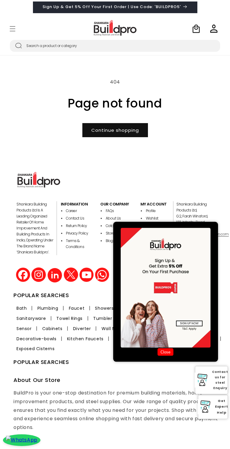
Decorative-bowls (36, 339)
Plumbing (47, 308)
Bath (21, 308)
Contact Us (75, 218)
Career (71, 210)
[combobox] (115, 46)
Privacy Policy (77, 233)
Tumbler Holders (111, 318)
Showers (104, 308)
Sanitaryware (31, 318)
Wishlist (152, 218)
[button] (12, 28)
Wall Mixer (113, 329)
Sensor (24, 329)
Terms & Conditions (75, 243)
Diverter (82, 329)
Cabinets (52, 329)
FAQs (110, 210)
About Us (113, 218)
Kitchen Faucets (85, 339)
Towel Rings (69, 318)
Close (165, 352)
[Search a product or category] (19, 46)
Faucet (77, 308)
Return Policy (76, 225)
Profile (151, 210)
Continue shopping (115, 130)
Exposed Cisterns (35, 349)
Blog (109, 240)
